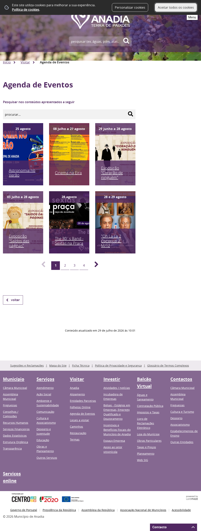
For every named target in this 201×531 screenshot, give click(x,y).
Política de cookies (25, 9)
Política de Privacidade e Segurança (118, 365)
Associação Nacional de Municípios (143, 510)
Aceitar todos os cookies (176, 7)
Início (7, 62)
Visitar (25, 62)
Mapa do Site (58, 365)
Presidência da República (59, 510)
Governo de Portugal (23, 510)
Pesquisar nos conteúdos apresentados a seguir (39, 102)
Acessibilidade (181, 510)
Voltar (15, 300)
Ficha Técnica (81, 365)
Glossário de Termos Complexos (168, 365)
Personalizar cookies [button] (130, 7)
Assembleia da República (98, 510)
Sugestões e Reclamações (27, 365)
